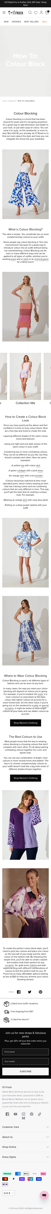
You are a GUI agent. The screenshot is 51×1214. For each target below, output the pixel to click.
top (22, 465)
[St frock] (23, 1118)
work (15, 130)
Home (4, 100)
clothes (33, 965)
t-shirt (25, 259)
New (6, 21)
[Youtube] (15, 1114)
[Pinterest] (31, 1114)
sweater (39, 475)
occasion (9, 965)
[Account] (41, 12)
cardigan (21, 470)
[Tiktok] (39, 1114)
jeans (13, 259)
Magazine (12, 100)
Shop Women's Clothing (25, 722)
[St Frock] (15, 12)
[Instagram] (23, 1114)
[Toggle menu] (4, 12)
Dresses (16, 21)
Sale (44, 21)
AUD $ (7, 1193)
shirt (25, 500)
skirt (38, 465)
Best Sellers (31, 21)
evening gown (41, 259)
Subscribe (25, 1071)
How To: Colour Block (26, 100)
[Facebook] (7, 1114)
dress (40, 470)
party (36, 705)
